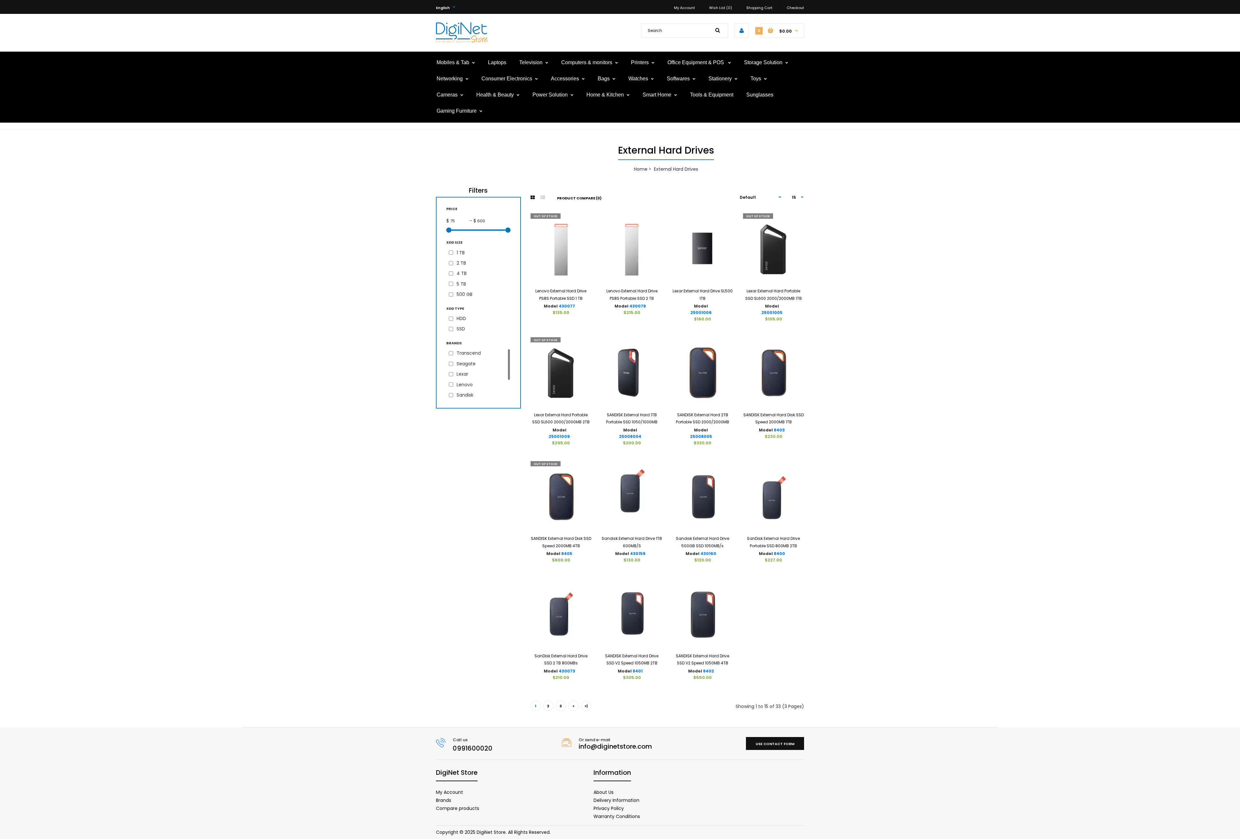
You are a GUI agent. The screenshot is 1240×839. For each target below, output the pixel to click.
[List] (543, 197)
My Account (684, 7)
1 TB (461, 252)
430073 (567, 671)
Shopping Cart (759, 7)
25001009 (559, 436)
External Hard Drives (676, 169)
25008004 (630, 436)
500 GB (464, 294)
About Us (604, 792)
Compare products (457, 808)
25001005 (771, 312)
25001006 (701, 312)
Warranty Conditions (617, 816)
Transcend (469, 353)
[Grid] (533, 197)
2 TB (461, 263)
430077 (567, 306)
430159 (638, 553)
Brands (443, 800)
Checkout (795, 7)
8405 (566, 553)
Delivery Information (616, 800)
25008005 (701, 436)
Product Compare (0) (579, 198)
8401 (638, 671)
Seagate (466, 363)
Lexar (462, 374)
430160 (708, 553)
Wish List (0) (720, 7)
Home (640, 169)
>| (586, 706)
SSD (461, 329)
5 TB (461, 284)
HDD (461, 318)
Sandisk (465, 395)
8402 (708, 671)
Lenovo (465, 384)
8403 (779, 430)
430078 (637, 306)
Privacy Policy (609, 808)
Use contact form (775, 743)
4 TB (462, 273)
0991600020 (472, 748)
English (443, 7)
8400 (779, 553)
